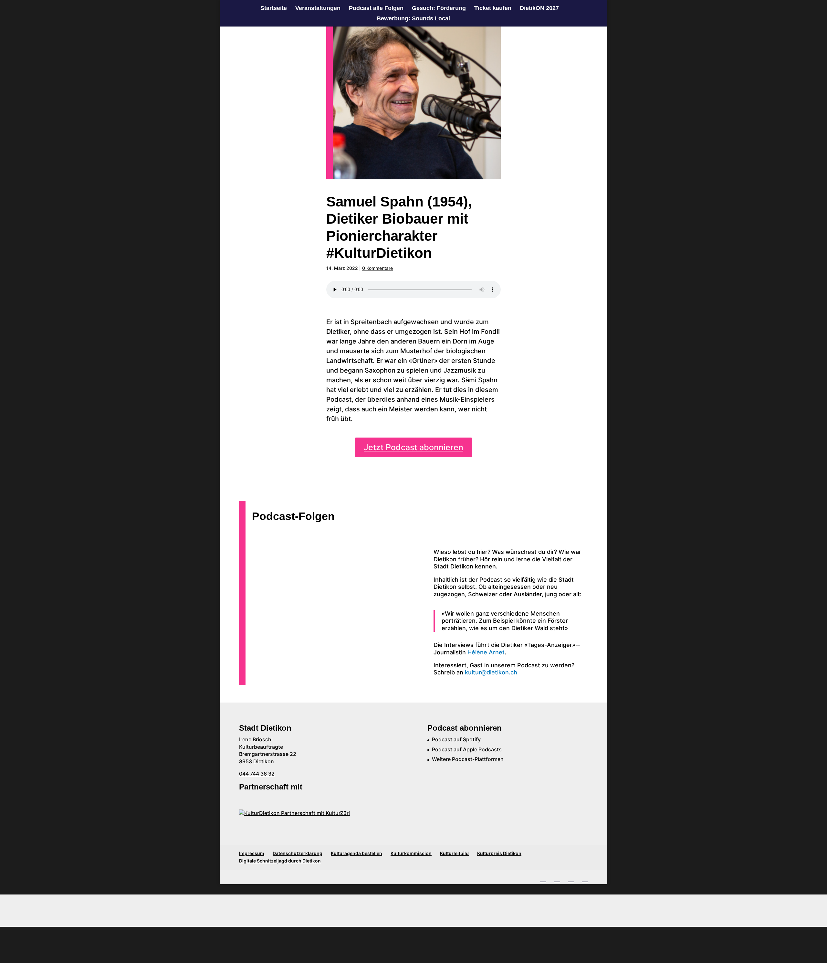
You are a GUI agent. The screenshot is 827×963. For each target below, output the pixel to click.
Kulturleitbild (454, 853)
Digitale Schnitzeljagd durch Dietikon (280, 860)
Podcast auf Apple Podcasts (467, 749)
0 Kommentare (377, 268)
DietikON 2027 (539, 8)
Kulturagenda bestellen (356, 853)
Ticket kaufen (492, 8)
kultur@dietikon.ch (491, 672)
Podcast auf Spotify (456, 739)
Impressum (251, 853)
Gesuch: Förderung (439, 8)
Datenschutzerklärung (297, 853)
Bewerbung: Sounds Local (413, 19)
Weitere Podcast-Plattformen (468, 759)
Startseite (273, 8)
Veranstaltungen (317, 8)
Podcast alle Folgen (376, 8)
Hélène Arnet (486, 652)
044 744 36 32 (257, 773)
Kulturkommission (411, 853)
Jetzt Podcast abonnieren (413, 447)
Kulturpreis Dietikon (499, 853)
